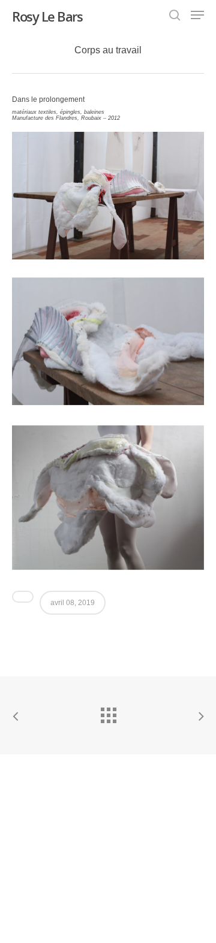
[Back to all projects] (108, 712)
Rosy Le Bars (47, 16)
